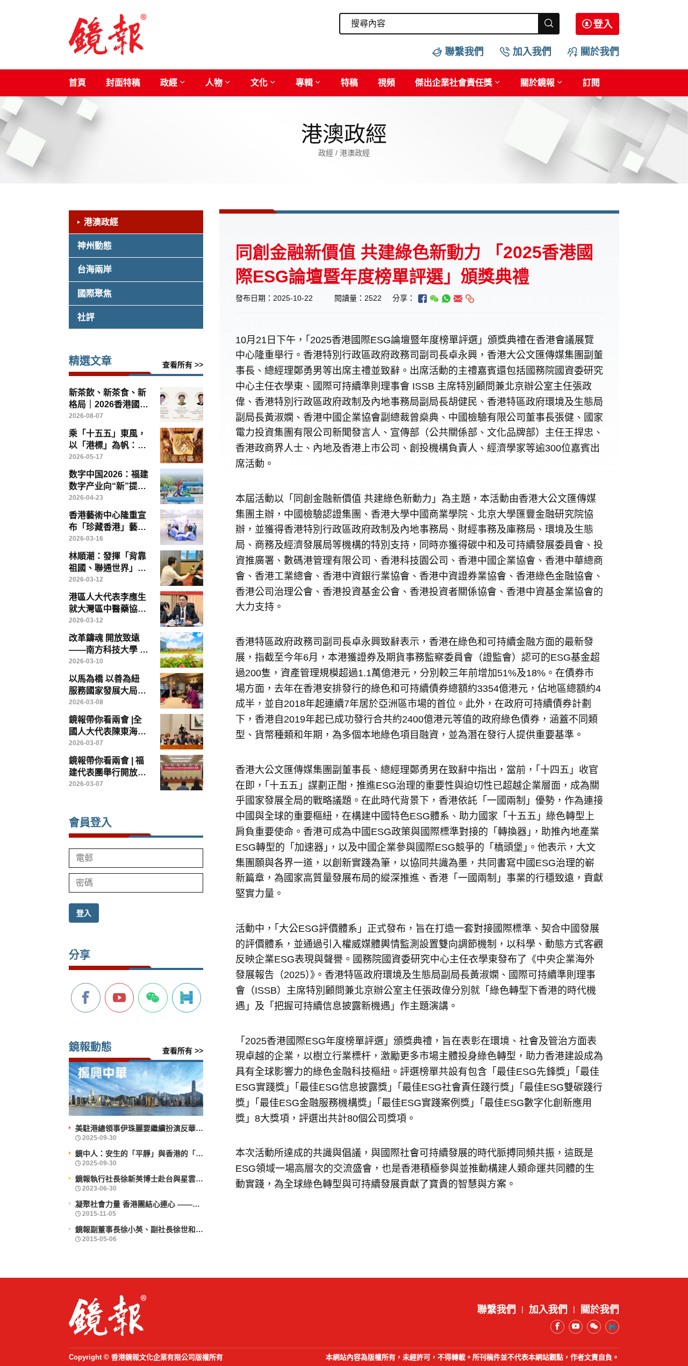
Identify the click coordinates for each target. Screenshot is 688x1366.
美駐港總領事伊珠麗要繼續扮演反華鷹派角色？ (139, 1128)
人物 (214, 82)
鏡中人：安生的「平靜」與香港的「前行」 (139, 1153)
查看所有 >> (182, 365)
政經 (168, 82)
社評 (86, 317)
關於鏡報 (537, 82)
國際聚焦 (94, 293)
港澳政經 (101, 222)
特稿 (349, 82)
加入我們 (532, 51)
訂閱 (591, 82)
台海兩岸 (94, 269)
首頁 (77, 82)
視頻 (386, 82)
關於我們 (599, 51)
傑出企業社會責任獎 (453, 82)
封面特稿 (123, 82)
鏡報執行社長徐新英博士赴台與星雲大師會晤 (139, 1179)
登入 (603, 24)
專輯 (304, 82)
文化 (259, 82)
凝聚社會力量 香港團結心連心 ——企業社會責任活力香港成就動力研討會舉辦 (139, 1204)
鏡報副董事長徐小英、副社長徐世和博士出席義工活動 (139, 1229)
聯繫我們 (464, 51)
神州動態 (94, 245)
